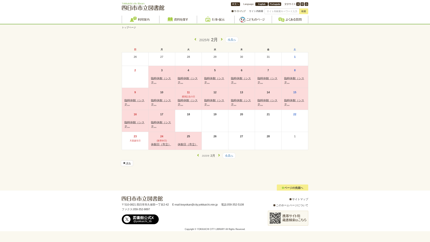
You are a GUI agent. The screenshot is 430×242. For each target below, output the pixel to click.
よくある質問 (290, 19)
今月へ (232, 39)
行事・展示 (215, 19)
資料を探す (177, 19)
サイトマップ (300, 199)
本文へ (235, 4)
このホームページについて (292, 205)
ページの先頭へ (293, 187)
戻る (128, 163)
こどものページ (252, 19)
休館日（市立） (161, 144)
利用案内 (140, 19)
